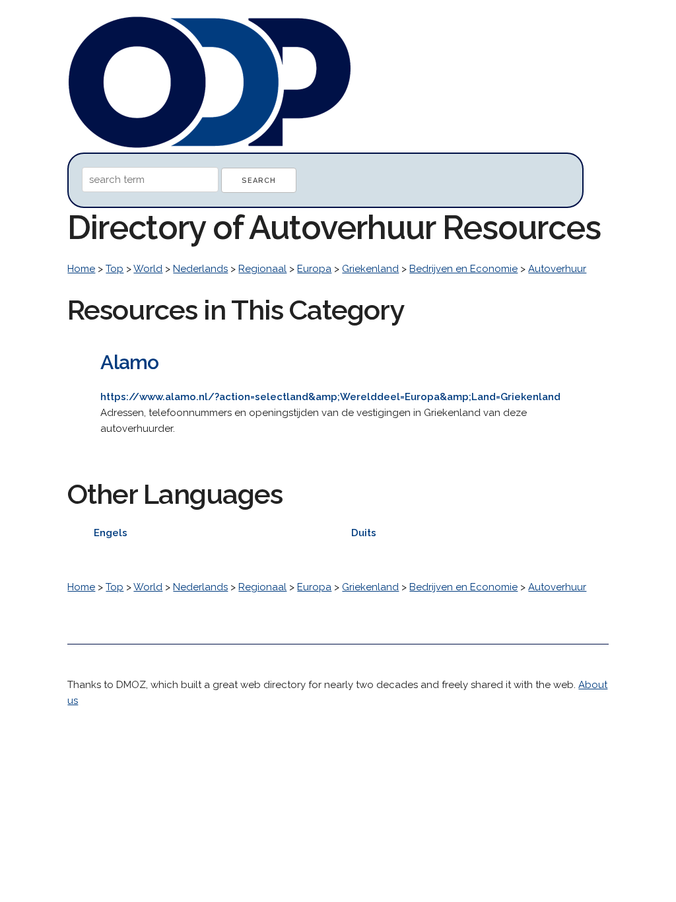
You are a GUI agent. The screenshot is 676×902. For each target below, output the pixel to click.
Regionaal (262, 269)
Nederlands (200, 269)
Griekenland (370, 269)
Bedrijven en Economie (463, 269)
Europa (314, 269)
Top (114, 269)
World (147, 269)
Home (81, 269)
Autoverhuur (557, 269)
